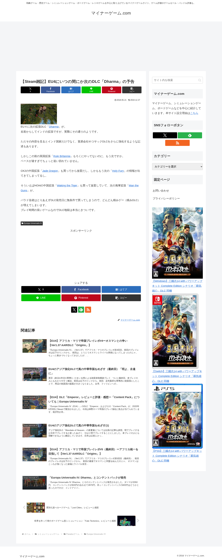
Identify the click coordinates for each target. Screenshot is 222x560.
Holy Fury (118, 170)
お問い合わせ (161, 190)
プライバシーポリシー (166, 198)
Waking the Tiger (67, 185)
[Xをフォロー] (74, 310)
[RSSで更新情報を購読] (88, 310)
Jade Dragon (50, 170)
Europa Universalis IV (33, 223)
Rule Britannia (61, 156)
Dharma (54, 126)
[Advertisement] (111, 46)
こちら (194, 113)
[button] (132, 89)
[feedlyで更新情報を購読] (81, 310)
